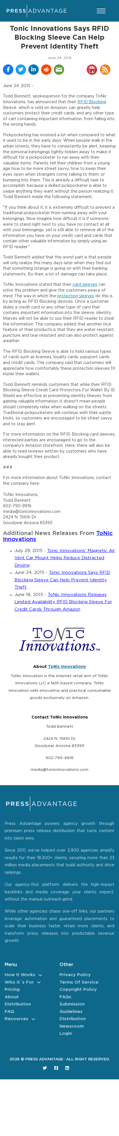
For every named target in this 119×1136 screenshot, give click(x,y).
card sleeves (84, 284)
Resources (16, 1019)
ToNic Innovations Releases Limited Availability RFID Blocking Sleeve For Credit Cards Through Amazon (63, 602)
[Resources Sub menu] (33, 1019)
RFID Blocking (91, 102)
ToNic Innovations (67, 666)
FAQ (9, 1012)
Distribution (18, 1004)
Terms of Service (79, 982)
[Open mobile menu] (101, 11)
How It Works (20, 975)
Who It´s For (19, 982)
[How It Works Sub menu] (40, 975)
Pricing (12, 989)
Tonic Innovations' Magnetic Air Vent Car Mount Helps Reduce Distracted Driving (64, 558)
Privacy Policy (75, 975)
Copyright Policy (78, 989)
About (12, 997)
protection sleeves (75, 296)
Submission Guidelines (72, 1008)
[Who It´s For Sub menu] (39, 982)
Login (66, 1033)
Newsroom (72, 1026)
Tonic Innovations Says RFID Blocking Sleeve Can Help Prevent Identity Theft (62, 580)
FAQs (65, 997)
